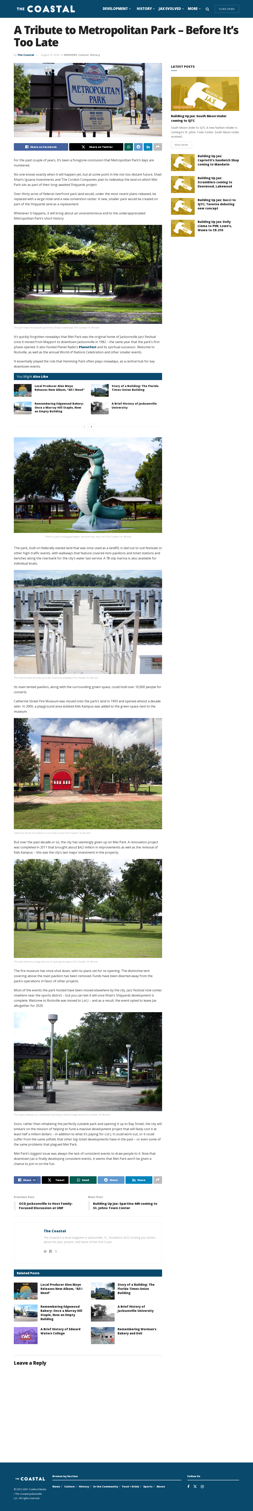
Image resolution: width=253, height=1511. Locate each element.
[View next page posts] (91, 426)
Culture (83, 55)
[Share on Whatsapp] (128, 147)
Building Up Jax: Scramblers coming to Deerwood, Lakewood (215, 182)
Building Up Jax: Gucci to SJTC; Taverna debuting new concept (217, 204)
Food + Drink (130, 1486)
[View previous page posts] (84, 426)
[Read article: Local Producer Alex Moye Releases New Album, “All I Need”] (23, 390)
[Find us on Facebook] (188, 1486)
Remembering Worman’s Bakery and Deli (137, 1331)
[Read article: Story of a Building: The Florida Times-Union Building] (100, 390)
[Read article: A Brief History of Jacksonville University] (100, 408)
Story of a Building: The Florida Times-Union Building (135, 388)
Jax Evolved (170, 8)
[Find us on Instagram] (202, 1486)
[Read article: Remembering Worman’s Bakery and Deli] (103, 1335)
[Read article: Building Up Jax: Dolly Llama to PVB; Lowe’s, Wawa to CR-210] (183, 228)
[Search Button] (207, 9)
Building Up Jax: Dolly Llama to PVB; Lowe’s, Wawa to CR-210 (215, 226)
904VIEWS (70, 55)
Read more (183, 144)
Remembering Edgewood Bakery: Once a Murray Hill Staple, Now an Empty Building (59, 407)
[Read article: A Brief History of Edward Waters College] (26, 1335)
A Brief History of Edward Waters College (60, 1331)
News (56, 1486)
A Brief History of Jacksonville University (136, 1309)
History (144, 8)
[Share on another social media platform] (157, 147)
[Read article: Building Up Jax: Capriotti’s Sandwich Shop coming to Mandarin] (183, 162)
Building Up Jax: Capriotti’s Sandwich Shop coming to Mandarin (218, 160)
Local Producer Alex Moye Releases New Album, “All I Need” (59, 388)
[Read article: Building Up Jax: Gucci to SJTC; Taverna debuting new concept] (183, 206)
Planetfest (88, 347)
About (161, 1486)
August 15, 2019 (50, 55)
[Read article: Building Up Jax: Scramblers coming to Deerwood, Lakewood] (183, 184)
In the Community (105, 1486)
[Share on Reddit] (138, 147)
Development (115, 8)
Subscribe (227, 9)
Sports (147, 1486)
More (193, 8)
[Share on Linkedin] (148, 147)
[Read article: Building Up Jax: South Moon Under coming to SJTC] (205, 94)
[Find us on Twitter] (195, 1486)
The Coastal (25, 55)
